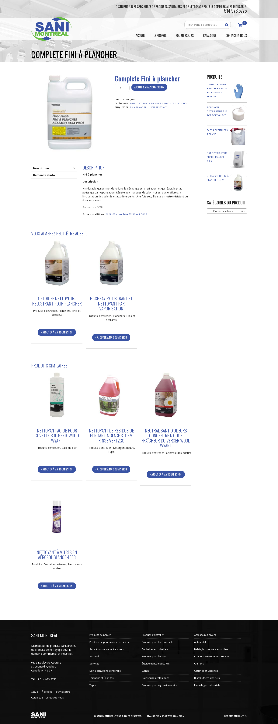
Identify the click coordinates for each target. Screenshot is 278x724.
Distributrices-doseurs (207, 678)
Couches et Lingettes (206, 670)
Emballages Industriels (207, 685)
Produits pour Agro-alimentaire (159, 685)
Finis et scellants (140, 103)
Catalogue (37, 697)
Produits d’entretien (175, 103)
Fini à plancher (138, 107)
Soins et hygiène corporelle (105, 670)
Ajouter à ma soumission (149, 87)
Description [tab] (41, 168)
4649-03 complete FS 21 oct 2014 (126, 214)
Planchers (156, 103)
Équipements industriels (156, 663)
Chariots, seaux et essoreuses (211, 656)
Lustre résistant (157, 107)
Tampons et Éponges (101, 678)
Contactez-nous (55, 697)
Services (94, 663)
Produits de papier (100, 635)
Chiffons (199, 663)
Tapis (111, 451)
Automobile (200, 642)
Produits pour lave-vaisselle (158, 642)
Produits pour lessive (154, 656)
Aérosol (62, 564)
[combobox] (227, 211)
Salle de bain (69, 447)
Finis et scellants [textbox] (226, 211)
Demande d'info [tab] (44, 175)
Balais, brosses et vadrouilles (211, 649)
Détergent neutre (123, 447)
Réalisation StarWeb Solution (165, 716)
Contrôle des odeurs (178, 453)
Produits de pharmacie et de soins (109, 642)
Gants (145, 670)
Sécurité (94, 656)
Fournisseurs (62, 691)
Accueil (35, 691)
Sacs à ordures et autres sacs (106, 649)
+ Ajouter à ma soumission (56, 332)
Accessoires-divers (205, 635)
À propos (47, 691)
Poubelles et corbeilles (155, 649)
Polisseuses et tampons (155, 678)
